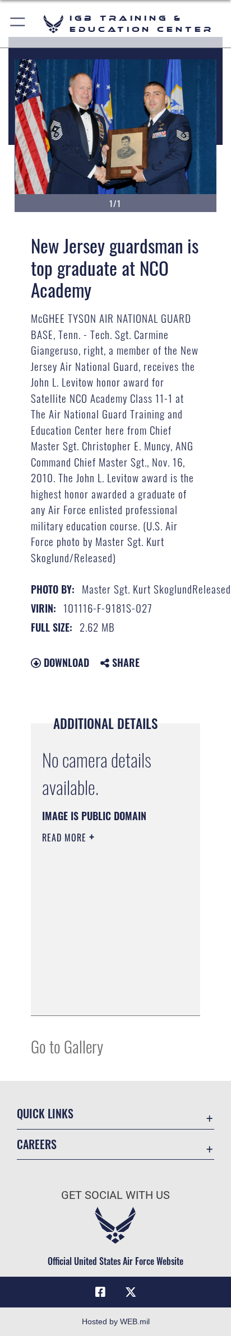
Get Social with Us (115, 1195)
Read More (65, 837)
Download (65, 662)
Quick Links (45, 1114)
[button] (18, 24)
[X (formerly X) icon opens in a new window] (130, 1292)
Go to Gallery (67, 1046)
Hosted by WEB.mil (116, 1321)
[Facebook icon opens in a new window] (100, 1292)
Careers (37, 1144)
